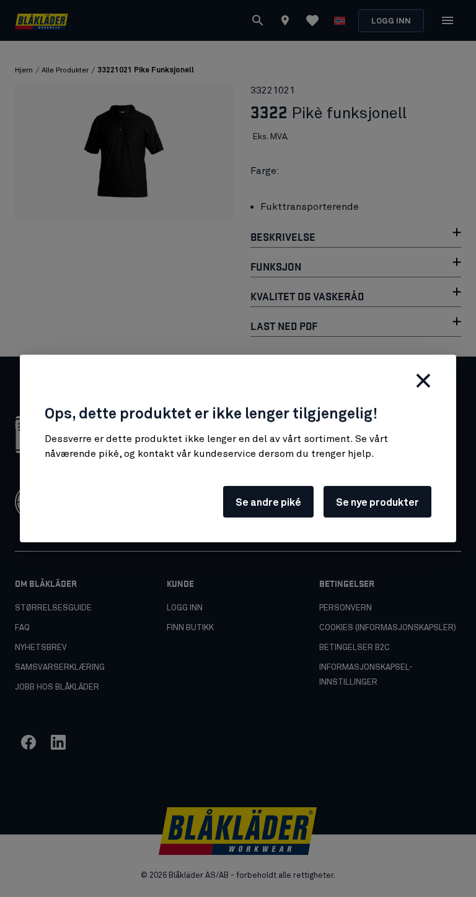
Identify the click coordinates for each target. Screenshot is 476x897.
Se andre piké (268, 503)
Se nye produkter (377, 503)
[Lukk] (423, 380)
